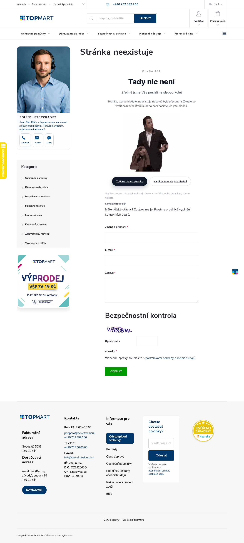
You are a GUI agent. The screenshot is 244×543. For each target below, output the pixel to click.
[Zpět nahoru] (235, 271)
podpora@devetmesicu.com (82, 433)
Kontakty (21, 4)
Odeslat (116, 371)
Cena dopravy (39, 4)
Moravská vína (33, 215)
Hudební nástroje (35, 206)
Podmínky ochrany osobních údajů (118, 473)
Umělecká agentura (133, 520)
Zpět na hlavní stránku (129, 181)
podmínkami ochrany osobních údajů (170, 358)
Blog (109, 493)
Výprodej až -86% (35, 243)
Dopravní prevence (35, 224)
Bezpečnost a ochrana (38, 196)
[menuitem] (36, 33)
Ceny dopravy (111, 520)
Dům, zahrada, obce (36, 187)
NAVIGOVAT (34, 489)
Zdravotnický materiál (37, 233)
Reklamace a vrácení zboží (119, 484)
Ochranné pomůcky (36, 178)
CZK (217, 4)
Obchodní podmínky (63, 4)
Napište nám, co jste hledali (170, 181)
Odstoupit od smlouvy (118, 438)
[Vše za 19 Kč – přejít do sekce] (43, 281)
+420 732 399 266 (75, 437)
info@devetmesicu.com (79, 457)
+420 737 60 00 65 (75, 447)
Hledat (145, 18)
